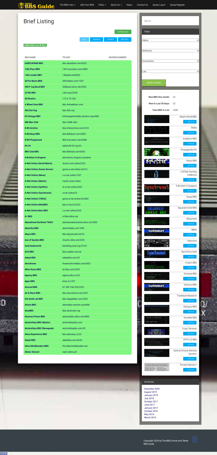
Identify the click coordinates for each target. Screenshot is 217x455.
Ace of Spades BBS (34, 240)
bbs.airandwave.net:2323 (75, 293)
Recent (124, 39)
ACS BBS (29, 251)
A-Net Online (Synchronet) (38, 193)
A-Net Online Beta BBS (36, 210)
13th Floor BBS (32, 69)
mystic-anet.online (71, 181)
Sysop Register (177, 5)
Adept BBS (30, 257)
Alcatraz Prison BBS (35, 316)
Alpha (145, 36)
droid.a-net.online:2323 (73, 163)
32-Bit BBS (30, 92)
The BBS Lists (67, 5)
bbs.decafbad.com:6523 (74, 63)
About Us (115, 5)
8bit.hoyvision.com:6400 (74, 140)
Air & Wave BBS (32, 293)
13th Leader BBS (33, 75)
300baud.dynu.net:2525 (74, 86)
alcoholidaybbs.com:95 (73, 328)
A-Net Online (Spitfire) (36, 187)
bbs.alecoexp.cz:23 (71, 334)
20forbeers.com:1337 (73, 81)
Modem (96, 39)
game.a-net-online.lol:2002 (75, 198)
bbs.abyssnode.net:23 (73, 234)
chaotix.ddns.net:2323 (73, 240)
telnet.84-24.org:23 (71, 145)
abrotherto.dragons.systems (76, 157)
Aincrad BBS (31, 287)
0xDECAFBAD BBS (34, 63)
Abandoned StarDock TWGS (39, 222)
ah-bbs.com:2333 (71, 269)
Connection (147, 57)
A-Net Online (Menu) (35, 175)
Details (190, 122)
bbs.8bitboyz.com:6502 (74, 134)
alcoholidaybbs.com (72, 322)
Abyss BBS (30, 234)
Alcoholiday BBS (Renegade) (39, 328)
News (129, 5)
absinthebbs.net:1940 (73, 228)
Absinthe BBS (32, 228)
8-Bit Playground (33, 140)
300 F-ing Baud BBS (35, 86)
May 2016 (149, 414)
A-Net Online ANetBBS (36, 204)
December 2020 (152, 388)
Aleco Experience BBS (36, 334)
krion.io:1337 (68, 281)
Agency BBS (31, 275)
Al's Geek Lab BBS (34, 299)
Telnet (110, 39)
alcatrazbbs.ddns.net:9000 (75, 316)
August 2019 (150, 392)
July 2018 (149, 398)
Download (123, 32)
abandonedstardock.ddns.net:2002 (79, 222)
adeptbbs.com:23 (71, 257)
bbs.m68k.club (69, 122)
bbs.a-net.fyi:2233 (71, 204)
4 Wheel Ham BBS (34, 104)
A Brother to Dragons (35, 157)
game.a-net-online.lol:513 (74, 169)
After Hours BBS (33, 269)
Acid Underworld (33, 246)
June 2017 (149, 404)
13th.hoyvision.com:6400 (75, 69)
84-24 (28, 145)
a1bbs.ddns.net (70, 216)
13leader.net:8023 (71, 75)
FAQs (101, 5)
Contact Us (142, 5)
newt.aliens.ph (69, 352)
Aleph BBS (30, 340)
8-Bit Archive (31, 128)
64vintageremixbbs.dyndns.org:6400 (80, 116)
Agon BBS (30, 281)
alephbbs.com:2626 (72, 340)
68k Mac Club (31, 122)
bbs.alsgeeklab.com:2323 (75, 299)
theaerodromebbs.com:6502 (76, 263)
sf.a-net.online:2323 (72, 187)
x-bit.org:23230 (70, 92)
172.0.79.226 (69, 98)
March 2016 (150, 417)
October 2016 (151, 411)
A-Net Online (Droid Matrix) (38, 163)
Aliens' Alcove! (32, 352)
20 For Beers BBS (33, 81)
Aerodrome (30, 263)
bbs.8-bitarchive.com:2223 (75, 128)
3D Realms (30, 98)
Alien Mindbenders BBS (37, 346)
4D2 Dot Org (31, 110)
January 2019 (151, 395)
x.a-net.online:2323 (71, 210)
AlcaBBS (29, 310)
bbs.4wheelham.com (72, 104)
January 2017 (151, 408)
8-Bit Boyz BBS (32, 134)
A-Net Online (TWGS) (35, 198)
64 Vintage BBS (33, 116)
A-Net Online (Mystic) (36, 181)
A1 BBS (28, 216)
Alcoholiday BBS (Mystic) (37, 322)
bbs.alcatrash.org (71, 310)
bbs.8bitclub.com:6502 (73, 151)
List (144, 67)
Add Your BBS (87, 5)
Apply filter (154, 83)
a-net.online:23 (69, 193)
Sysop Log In (159, 5)
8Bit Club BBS (32, 151)
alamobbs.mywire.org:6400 (76, 304)
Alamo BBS (30, 304)
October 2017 (151, 401)
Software (146, 46)
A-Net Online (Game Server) (39, 169)
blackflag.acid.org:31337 (74, 246)
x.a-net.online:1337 (71, 175)
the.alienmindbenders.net (75, 346)
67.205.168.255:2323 (73, 287)
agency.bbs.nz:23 (71, 275)
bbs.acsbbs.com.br (71, 251)
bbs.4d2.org (68, 110)
